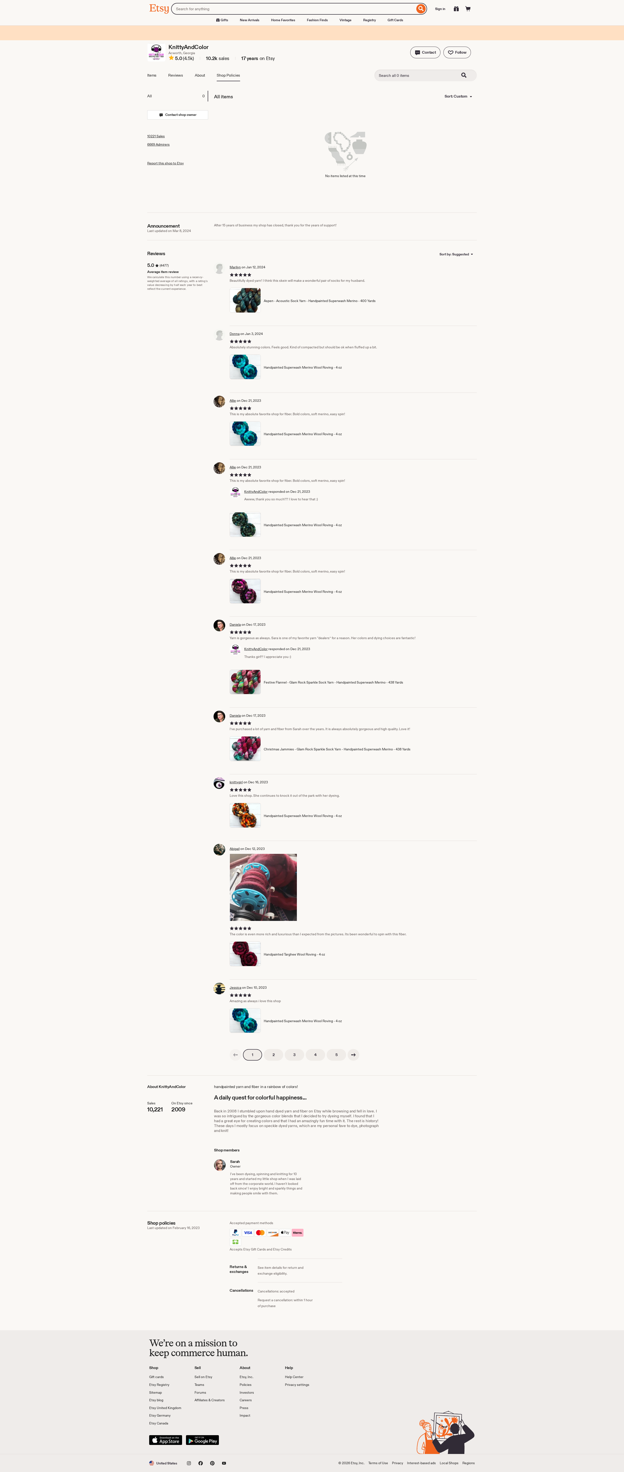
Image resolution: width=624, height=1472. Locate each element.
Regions (468, 1463)
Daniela (235, 624)
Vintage (345, 20)
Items (151, 75)
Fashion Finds (317, 20)
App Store (165, 1440)
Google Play (202, 1440)
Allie (233, 401)
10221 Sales (156, 136)
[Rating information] (171, 58)
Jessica (235, 987)
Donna (235, 334)
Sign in (440, 9)
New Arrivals (249, 20)
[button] (425, 52)
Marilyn (235, 267)
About (200, 75)
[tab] (177, 96)
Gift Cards (395, 20)
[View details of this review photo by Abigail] (263, 887)
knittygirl (236, 782)
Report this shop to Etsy (165, 163)
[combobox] (293, 9)
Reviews (175, 75)
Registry (369, 20)
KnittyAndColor (256, 492)
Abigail (235, 849)
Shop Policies (228, 75)
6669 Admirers (158, 144)
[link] (235, 1055)
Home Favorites (283, 20)
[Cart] (468, 9)
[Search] (421, 9)
